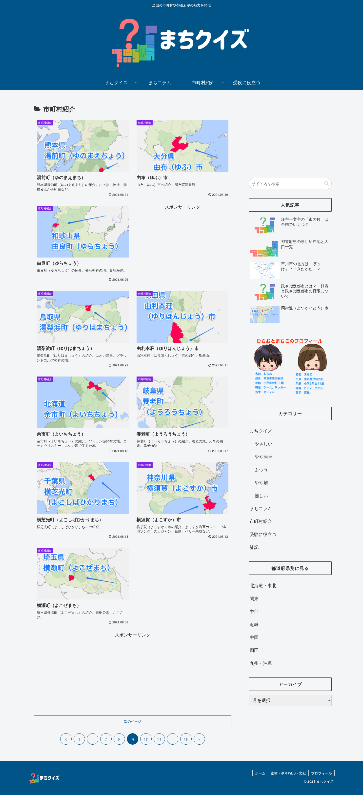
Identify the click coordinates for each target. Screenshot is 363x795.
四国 (254, 650)
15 (185, 739)
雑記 (254, 547)
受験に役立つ (263, 534)
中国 (254, 637)
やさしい (263, 443)
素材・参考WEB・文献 (288, 773)
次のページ (132, 721)
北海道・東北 (263, 585)
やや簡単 (263, 456)
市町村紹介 (261, 521)
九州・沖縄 (261, 663)
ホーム (260, 773)
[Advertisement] (182, 245)
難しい (261, 495)
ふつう (261, 469)
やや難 (261, 482)
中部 (254, 611)
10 (145, 739)
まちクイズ (261, 430)
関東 (254, 598)
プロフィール (321, 773)
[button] (326, 183)
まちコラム (261, 508)
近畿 (254, 624)
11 (159, 739)
